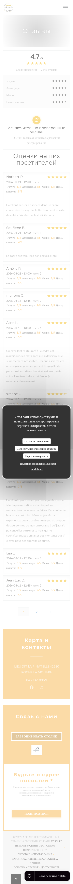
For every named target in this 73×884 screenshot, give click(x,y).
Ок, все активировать (36, 441)
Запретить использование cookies (36, 448)
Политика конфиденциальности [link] (38, 463)
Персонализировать (36, 456)
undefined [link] (37, 468)
